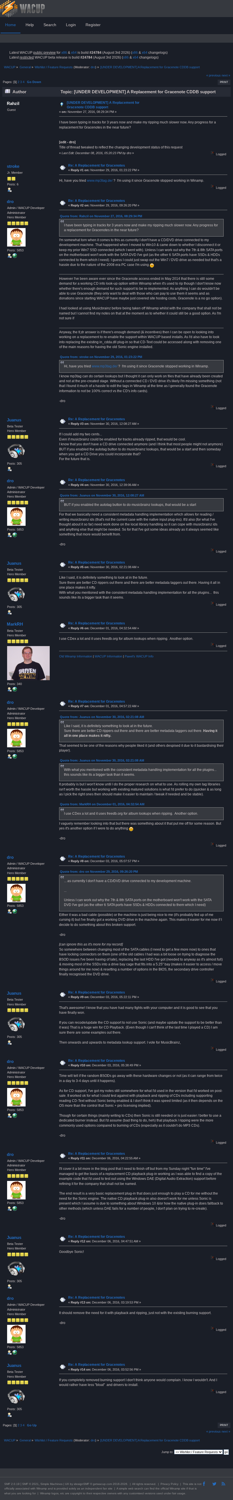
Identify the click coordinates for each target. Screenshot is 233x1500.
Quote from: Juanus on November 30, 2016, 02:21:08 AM (102, 717)
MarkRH (15, 624)
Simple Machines (51, 1483)
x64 (74, 53)
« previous (213, 75)
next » (226, 75)
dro (93, 67)
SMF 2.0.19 (12, 1483)
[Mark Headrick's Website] (15, 690)
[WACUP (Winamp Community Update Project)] (15, 256)
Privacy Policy (169, 1483)
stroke (13, 166)
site (191, 1483)
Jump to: (167, 1452)
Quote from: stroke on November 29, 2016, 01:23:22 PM (101, 357)
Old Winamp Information (75, 656)
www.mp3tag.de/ (100, 181)
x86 (64, 53)
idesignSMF (81, 1483)
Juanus (14, 419)
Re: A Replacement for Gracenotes (96, 165)
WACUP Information (108, 656)
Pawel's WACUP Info (139, 656)
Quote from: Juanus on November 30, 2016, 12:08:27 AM (102, 495)
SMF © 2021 (30, 1483)
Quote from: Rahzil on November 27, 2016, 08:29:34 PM (101, 216)
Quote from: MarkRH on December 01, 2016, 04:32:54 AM (102, 804)
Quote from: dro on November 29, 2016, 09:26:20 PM (99, 871)
